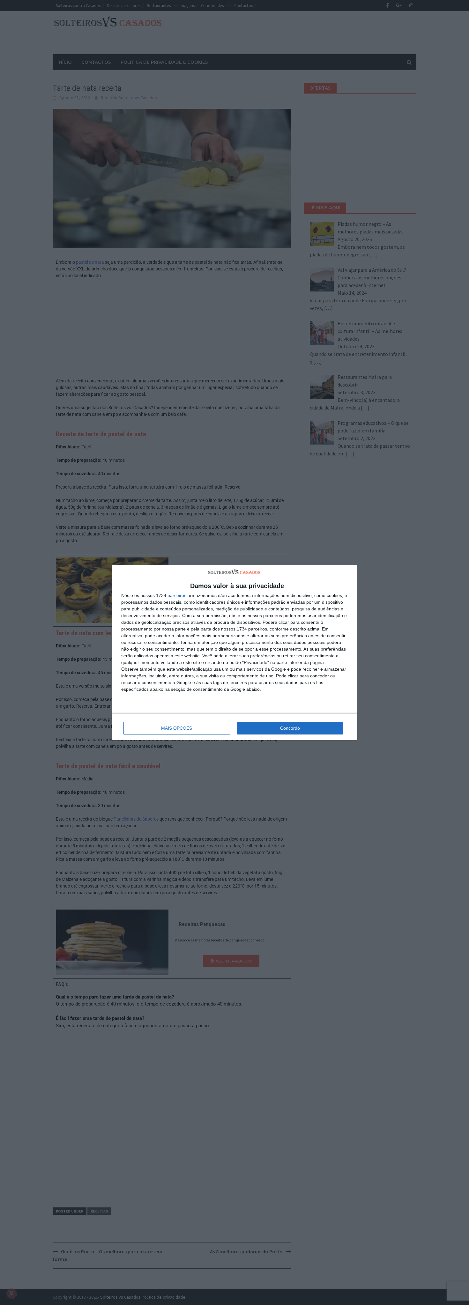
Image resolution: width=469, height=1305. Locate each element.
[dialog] (234, 652)
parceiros (177, 595)
